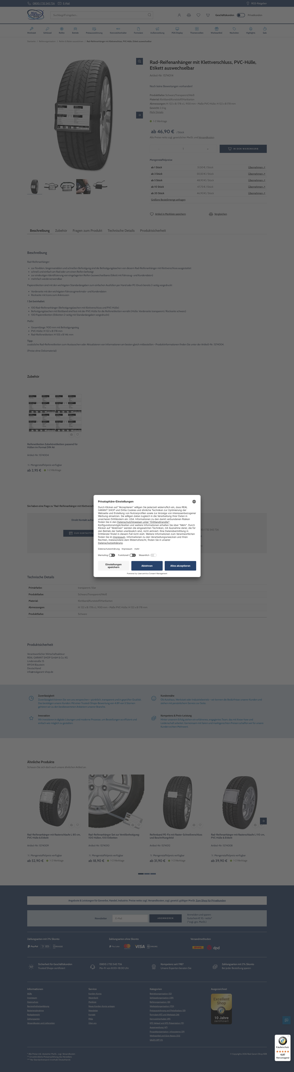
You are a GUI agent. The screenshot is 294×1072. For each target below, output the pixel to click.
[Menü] (289, 1037)
